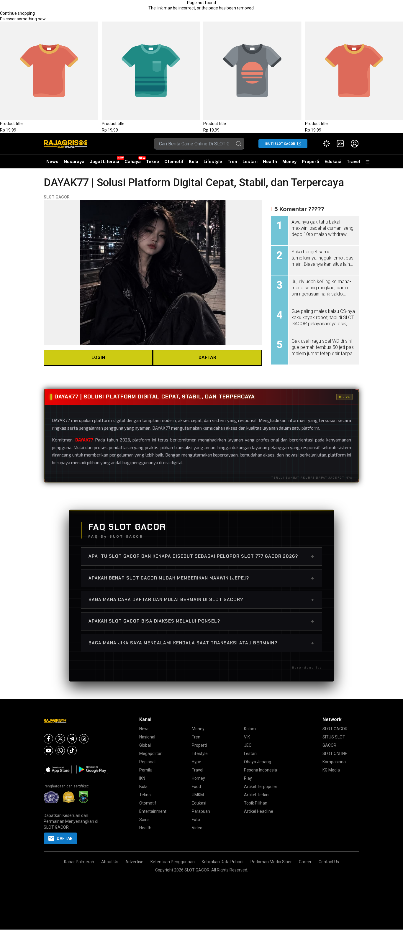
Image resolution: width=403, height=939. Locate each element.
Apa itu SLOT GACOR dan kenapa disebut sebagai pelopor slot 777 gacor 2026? (201, 556)
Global (145, 745)
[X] (60, 738)
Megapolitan (151, 753)
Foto (196, 819)
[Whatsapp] (60, 750)
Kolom (250, 728)
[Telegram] (72, 738)
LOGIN (98, 357)
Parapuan (201, 811)
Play (248, 778)
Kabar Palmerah (79, 861)
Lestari (250, 163)
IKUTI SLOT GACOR (280, 144)
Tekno (152, 161)
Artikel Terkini (256, 794)
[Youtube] (48, 750)
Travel (353, 161)
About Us (109, 861)
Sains (144, 819)
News (52, 161)
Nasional (147, 737)
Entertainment (152, 811)
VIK (247, 737)
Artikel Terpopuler (260, 786)
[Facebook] (48, 738)
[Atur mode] (326, 143)
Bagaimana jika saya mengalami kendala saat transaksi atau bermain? (201, 642)
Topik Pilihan (255, 803)
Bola (193, 161)
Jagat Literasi (104, 161)
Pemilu (145, 770)
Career (305, 861)
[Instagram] (84, 738)
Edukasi (333, 161)
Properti (310, 161)
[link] (340, 143)
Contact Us (329, 861)
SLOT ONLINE (334, 753)
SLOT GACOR (57, 197)
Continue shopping (17, 13)
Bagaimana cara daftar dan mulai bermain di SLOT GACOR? (201, 599)
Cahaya (132, 161)
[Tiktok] (72, 750)
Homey (198, 778)
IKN (142, 778)
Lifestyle (213, 161)
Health (270, 161)
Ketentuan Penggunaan (172, 861)
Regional (147, 761)
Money (289, 161)
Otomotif (174, 161)
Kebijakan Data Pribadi (222, 861)
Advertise (134, 861)
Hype (196, 761)
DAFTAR (207, 357)
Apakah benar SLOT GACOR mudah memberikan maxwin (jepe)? (201, 578)
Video (197, 827)
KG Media (331, 770)
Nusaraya (74, 161)
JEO (248, 745)
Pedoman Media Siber (271, 861)
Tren (232, 161)
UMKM (198, 794)
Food (196, 786)
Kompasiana (334, 761)
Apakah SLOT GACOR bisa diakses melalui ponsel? (201, 621)
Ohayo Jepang (257, 761)
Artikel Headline (258, 811)
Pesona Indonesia (260, 770)
